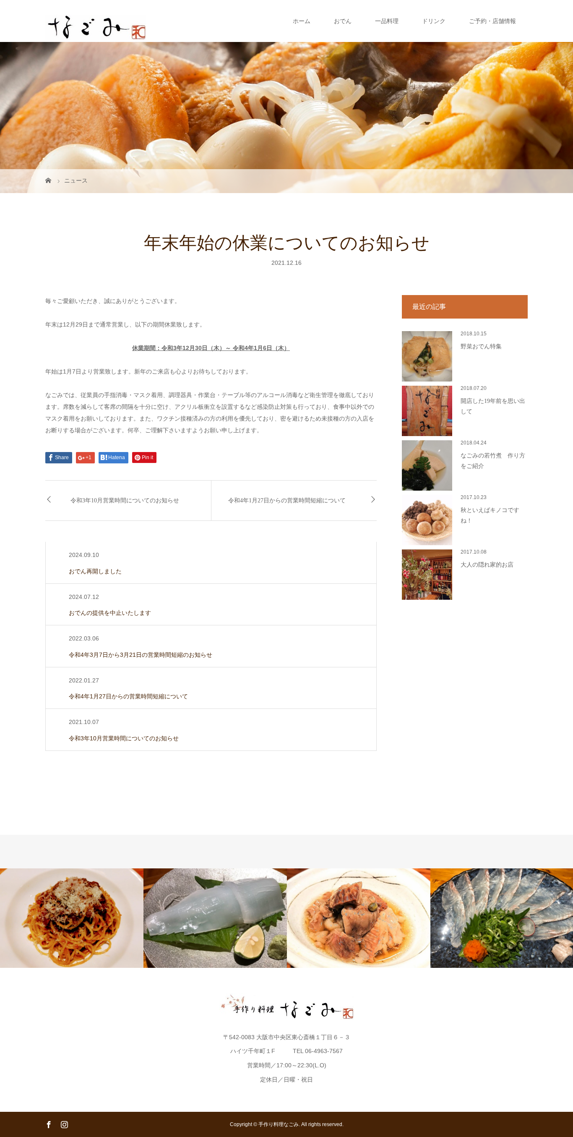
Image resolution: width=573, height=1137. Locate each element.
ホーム (301, 21)
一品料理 (386, 21)
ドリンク (433, 21)
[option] (71, 918)
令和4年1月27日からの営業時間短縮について (287, 500)
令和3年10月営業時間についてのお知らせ (124, 500)
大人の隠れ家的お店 (487, 565)
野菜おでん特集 (481, 346)
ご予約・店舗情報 (492, 21)
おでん (343, 21)
